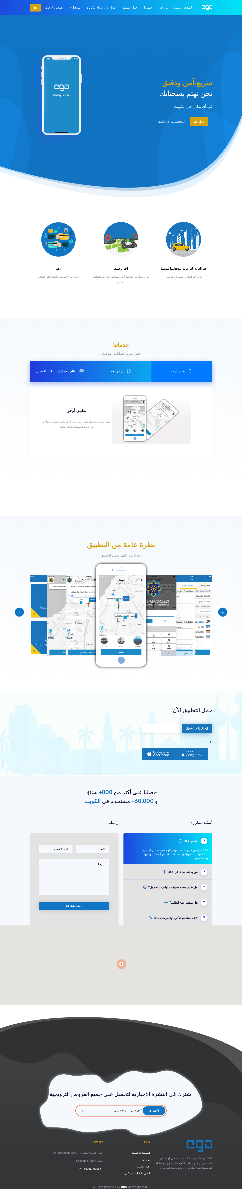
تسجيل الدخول (54, 8)
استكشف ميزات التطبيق (171, 121)
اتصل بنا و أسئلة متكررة (101, 8)
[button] (19, 612)
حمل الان (199, 121)
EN (35, 8)
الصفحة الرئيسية (182, 8)
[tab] (181, 371)
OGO (124, 1187)
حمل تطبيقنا (130, 8)
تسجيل (75, 8)
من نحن (164, 8)
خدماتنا (148, 8)
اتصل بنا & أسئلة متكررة (136, 1173)
